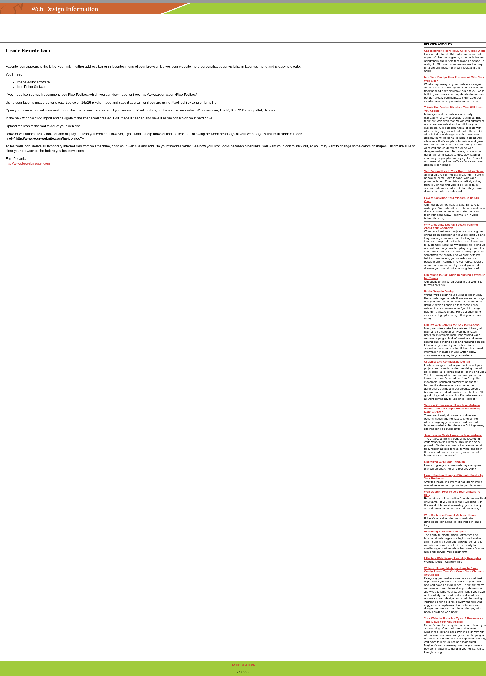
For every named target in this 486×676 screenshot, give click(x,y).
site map (248, 664)
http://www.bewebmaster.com (28, 163)
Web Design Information (64, 8)
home (235, 664)
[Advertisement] (244, 28)
